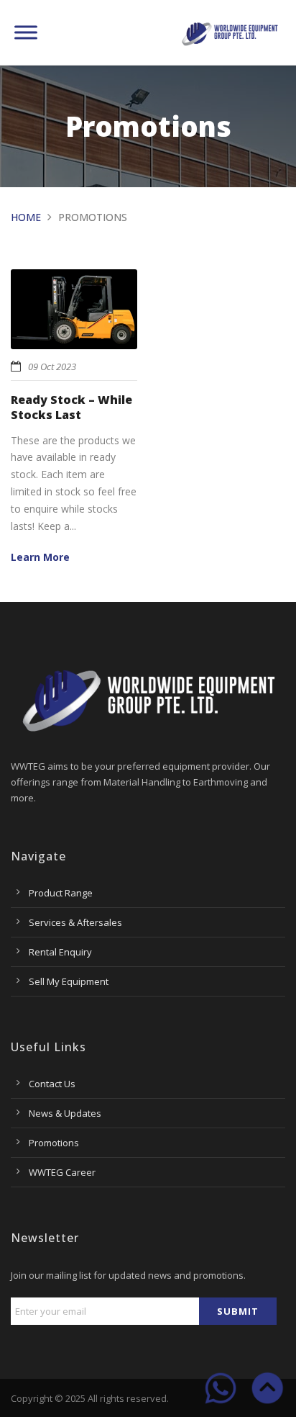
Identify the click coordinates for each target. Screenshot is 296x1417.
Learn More (40, 557)
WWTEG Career (62, 1172)
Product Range (61, 892)
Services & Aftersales (75, 922)
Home (26, 217)
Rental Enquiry (60, 951)
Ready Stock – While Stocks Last (71, 407)
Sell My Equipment (68, 981)
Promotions (54, 1142)
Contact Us (52, 1083)
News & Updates (65, 1113)
